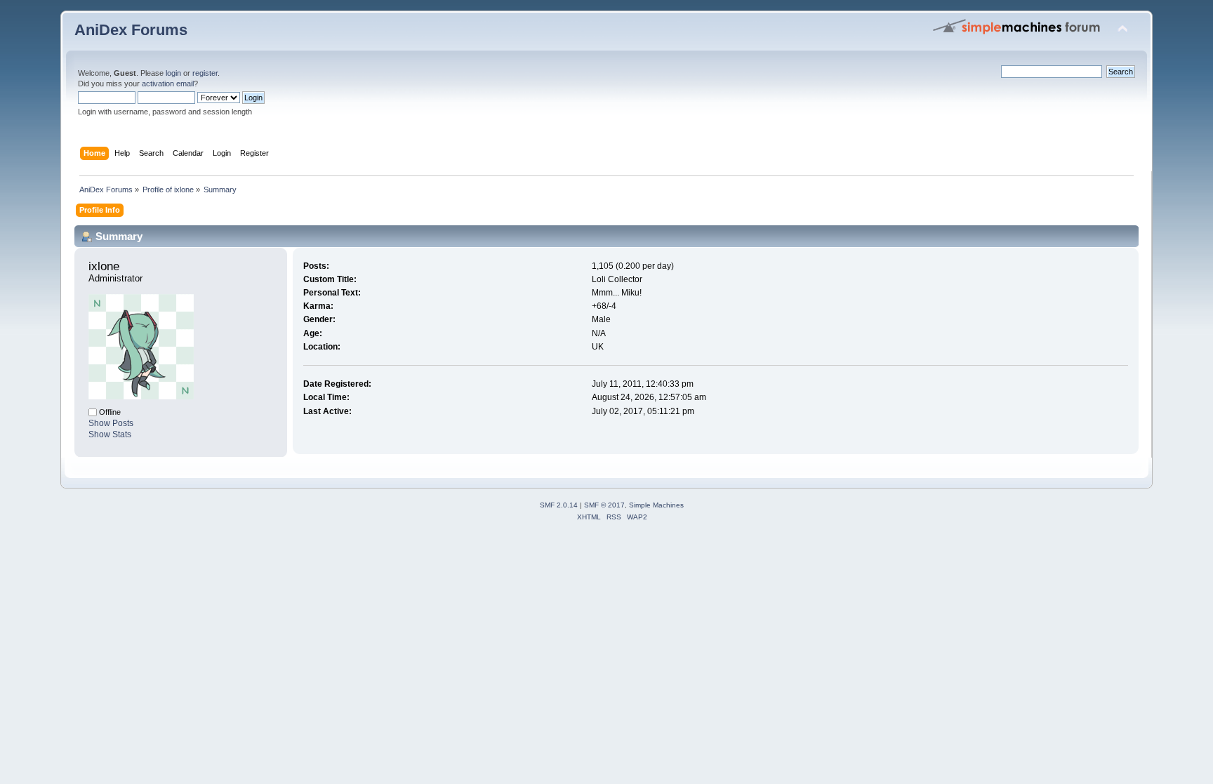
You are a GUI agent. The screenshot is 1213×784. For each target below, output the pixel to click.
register (205, 73)
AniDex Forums (130, 30)
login (173, 73)
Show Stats (109, 434)
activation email (168, 83)
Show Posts (110, 423)
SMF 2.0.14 (559, 505)
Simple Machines (656, 505)
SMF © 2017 (604, 505)
